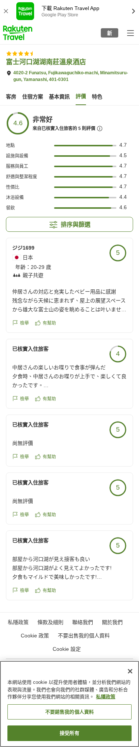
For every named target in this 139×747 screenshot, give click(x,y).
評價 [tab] (81, 96)
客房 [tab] (11, 97)
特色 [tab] (97, 97)
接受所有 (69, 733)
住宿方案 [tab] (32, 97)
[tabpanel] (69, 358)
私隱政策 (105, 696)
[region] (69, 704)
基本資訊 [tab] (59, 97)
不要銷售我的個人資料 (69, 712)
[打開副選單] (130, 33)
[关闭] (130, 671)
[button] (17, 32)
